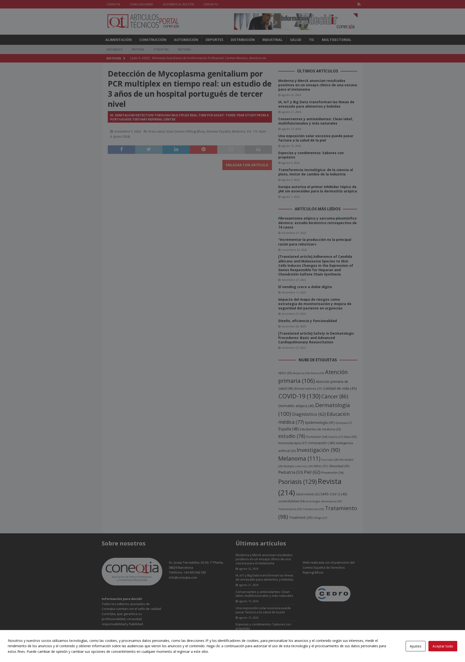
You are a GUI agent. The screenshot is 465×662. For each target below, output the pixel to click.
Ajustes (415, 646)
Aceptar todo (443, 646)
